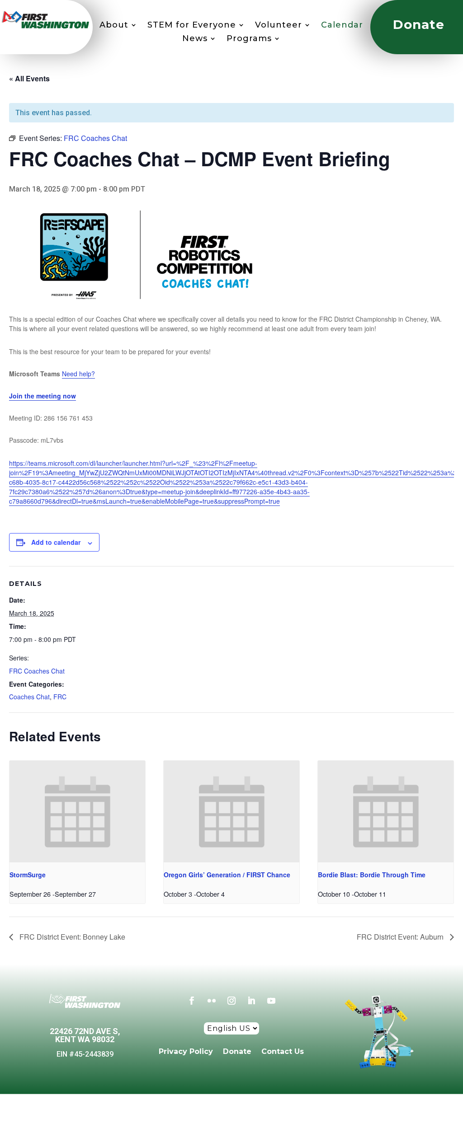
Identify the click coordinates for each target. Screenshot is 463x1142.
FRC (59, 696)
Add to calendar (55, 542)
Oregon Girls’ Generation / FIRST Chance (227, 874)
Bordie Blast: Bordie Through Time (371, 874)
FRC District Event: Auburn (401, 936)
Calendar (342, 26)
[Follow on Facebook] (192, 1000)
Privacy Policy (186, 1051)
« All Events (29, 78)
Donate (237, 1051)
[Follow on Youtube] (271, 1000)
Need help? (78, 373)
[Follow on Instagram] (231, 1000)
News (195, 39)
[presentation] (77, 811)
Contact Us (282, 1051)
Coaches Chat (29, 696)
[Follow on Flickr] (211, 1000)
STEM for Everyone (191, 26)
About (113, 26)
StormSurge (27, 874)
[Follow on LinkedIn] (251, 1000)
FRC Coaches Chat (37, 670)
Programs (249, 39)
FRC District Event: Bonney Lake (71, 936)
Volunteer (278, 26)
